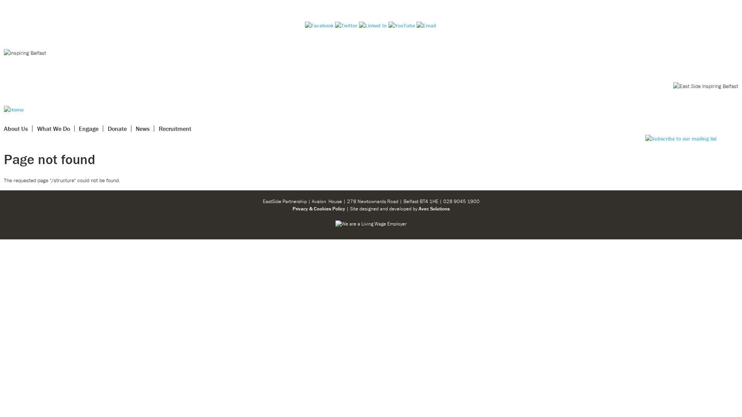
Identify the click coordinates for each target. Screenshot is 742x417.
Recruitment (175, 128)
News (143, 128)
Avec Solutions (434, 208)
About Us (16, 128)
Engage (89, 128)
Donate (117, 128)
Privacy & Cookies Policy (319, 208)
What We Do (53, 128)
